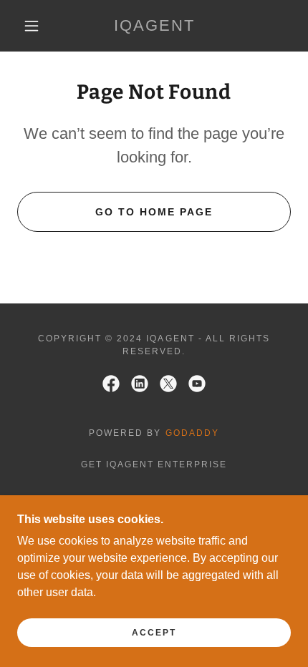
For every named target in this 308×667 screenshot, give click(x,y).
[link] (155, 25)
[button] (31, 25)
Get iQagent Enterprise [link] (154, 464)
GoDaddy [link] (192, 433)
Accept (154, 633)
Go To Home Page (154, 212)
